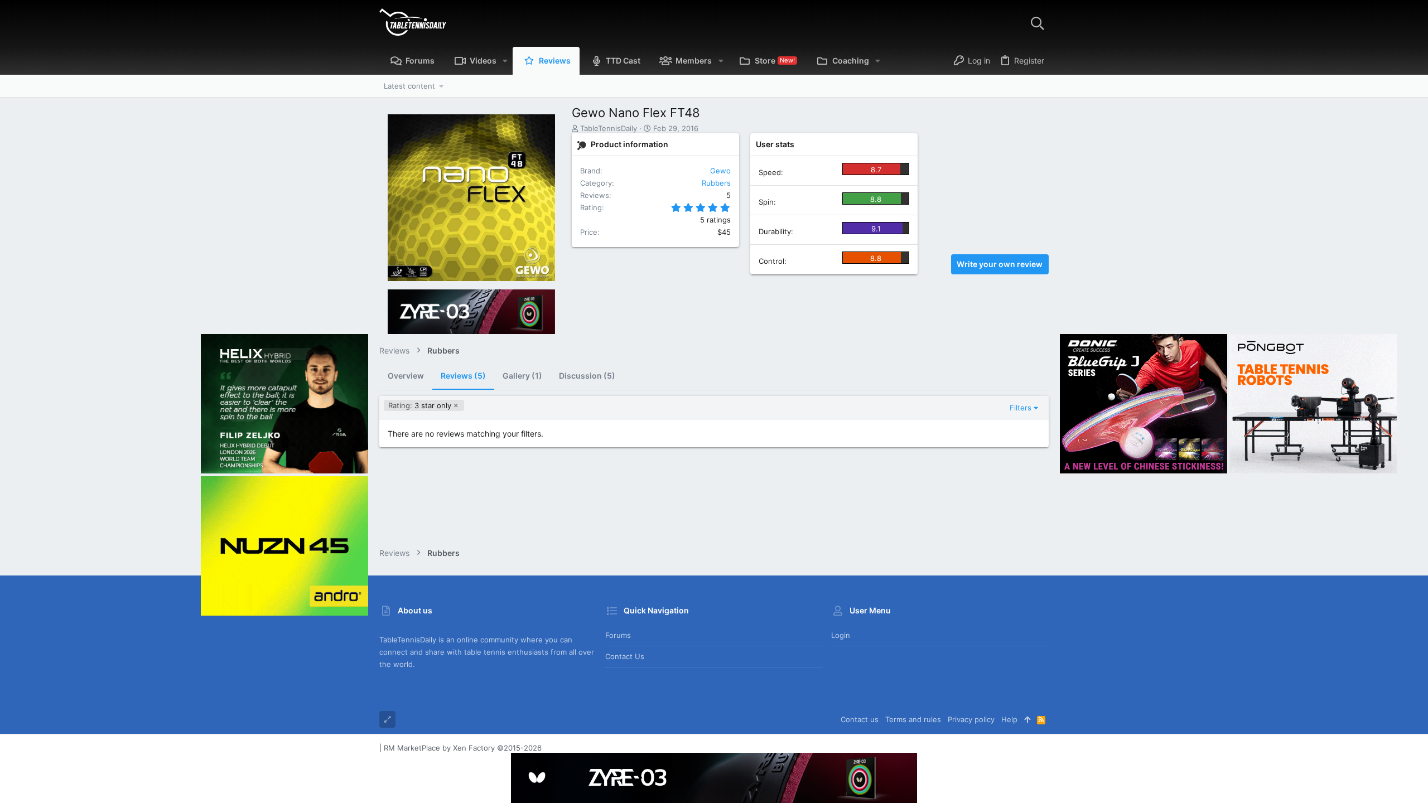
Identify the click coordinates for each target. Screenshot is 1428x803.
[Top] (1027, 719)
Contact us (624, 656)
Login (840, 635)
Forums (618, 635)
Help (1009, 719)
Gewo (720, 170)
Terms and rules (913, 719)
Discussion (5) (587, 375)
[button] (505, 61)
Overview (406, 375)
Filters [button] (1020, 407)
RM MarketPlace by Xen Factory (463, 747)
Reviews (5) (463, 375)
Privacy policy (971, 719)
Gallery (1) (522, 375)
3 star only (419, 405)
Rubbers (716, 182)
